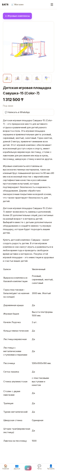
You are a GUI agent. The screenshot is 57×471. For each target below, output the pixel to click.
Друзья (17, 467)
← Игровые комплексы (17, 16)
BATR (5, 4)
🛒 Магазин (17, 4)
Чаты (39, 467)
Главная (5, 467)
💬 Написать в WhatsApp (17, 112)
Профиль (51, 467)
